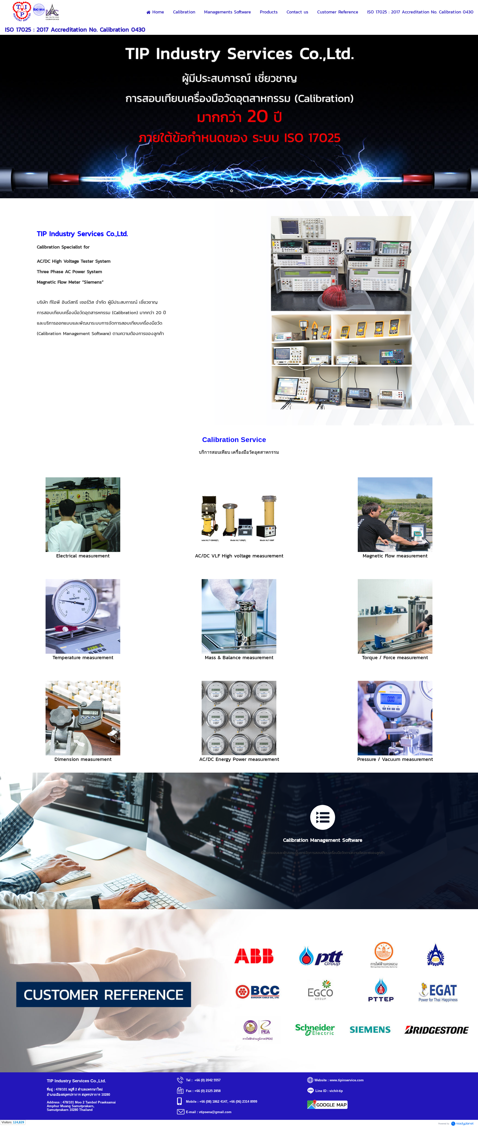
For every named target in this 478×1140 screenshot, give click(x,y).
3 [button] (246, 190)
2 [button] (239, 190)
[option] (239, 991)
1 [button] (231, 190)
